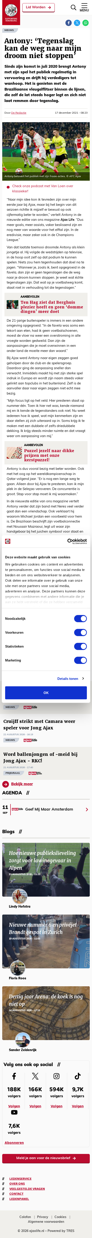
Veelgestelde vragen (27, 1189)
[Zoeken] (73, 7)
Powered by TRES (61, 1231)
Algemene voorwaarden (46, 1222)
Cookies (60, 1217)
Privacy (42, 1217)
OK (46, 693)
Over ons (17, 1183)
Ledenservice (20, 1179)
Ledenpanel (19, 1199)
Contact (16, 1194)
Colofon (25, 1217)
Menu (84, 10)
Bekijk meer (22, 784)
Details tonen (67, 678)
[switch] (80, 632)
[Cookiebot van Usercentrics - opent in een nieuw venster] (67, 541)
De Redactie (18, 113)
